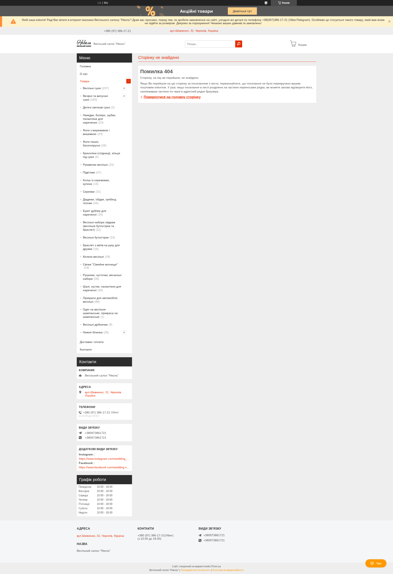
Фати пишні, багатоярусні (91, 143)
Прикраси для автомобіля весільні (100, 299)
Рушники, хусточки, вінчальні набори (102, 276)
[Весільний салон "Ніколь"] (84, 43)
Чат (379, 563)
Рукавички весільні (95, 164)
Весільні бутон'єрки (96, 237)
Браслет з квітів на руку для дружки (101, 247)
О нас (84, 73)
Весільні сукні (92, 88)
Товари (84, 81)
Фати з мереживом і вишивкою (96, 132)
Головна (85, 66)
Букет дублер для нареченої (94, 212)
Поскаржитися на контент (196, 570)
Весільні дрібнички (95, 324)
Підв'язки (89, 172)
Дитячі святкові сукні (96, 107)
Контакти (86, 349)
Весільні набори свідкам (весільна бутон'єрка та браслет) (99, 226)
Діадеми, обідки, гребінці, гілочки (100, 201)
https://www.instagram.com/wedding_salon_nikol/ (104, 458)
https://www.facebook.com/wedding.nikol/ (104, 467)
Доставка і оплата (92, 342)
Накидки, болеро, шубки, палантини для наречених (99, 118)
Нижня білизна (93, 332)
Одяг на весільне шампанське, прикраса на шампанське (100, 313)
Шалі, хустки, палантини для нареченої (102, 288)
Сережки (89, 191)
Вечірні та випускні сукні (95, 97)
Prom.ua (216, 566)
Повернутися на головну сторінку (172, 97)
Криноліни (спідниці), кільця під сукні (101, 155)
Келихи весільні (93, 256)
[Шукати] (238, 43)
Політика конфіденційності (228, 570)
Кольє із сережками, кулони (96, 182)
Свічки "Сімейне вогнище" (100, 264)
